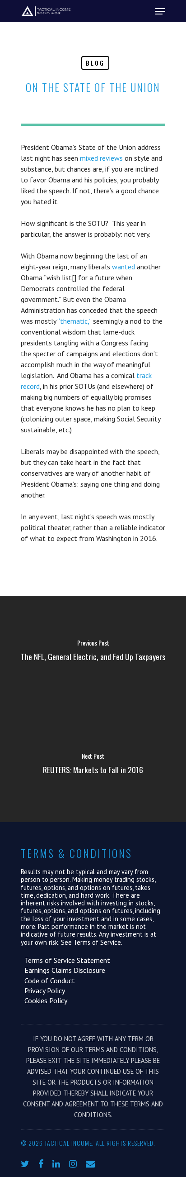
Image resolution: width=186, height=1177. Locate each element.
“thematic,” (74, 320)
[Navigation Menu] (160, 11)
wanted (123, 266)
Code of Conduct (48, 980)
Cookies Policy (44, 1000)
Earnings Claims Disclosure (63, 970)
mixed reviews (101, 158)
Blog (95, 62)
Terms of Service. (98, 942)
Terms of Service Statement (65, 960)
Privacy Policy (43, 990)
